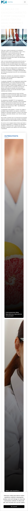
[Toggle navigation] (25, 2)
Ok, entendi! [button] (14, 506)
